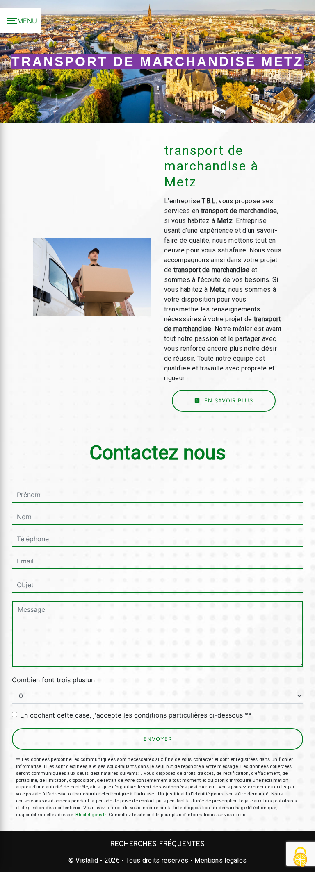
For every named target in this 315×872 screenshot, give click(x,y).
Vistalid (86, 860)
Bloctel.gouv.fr (90, 815)
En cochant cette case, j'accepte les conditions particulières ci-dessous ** (135, 715)
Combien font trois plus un (53, 680)
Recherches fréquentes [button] (157, 844)
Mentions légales (220, 860)
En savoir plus (227, 400)
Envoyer (158, 739)
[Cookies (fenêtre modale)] (300, 858)
